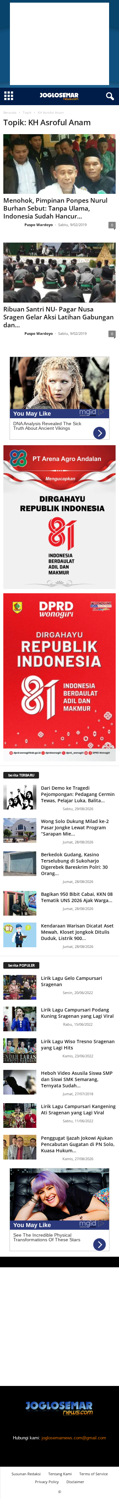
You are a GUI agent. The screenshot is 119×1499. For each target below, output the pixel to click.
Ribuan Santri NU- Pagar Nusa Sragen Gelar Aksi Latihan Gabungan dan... (58, 317)
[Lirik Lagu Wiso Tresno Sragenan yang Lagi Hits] (19, 1050)
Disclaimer (75, 1481)
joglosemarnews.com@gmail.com (74, 1437)
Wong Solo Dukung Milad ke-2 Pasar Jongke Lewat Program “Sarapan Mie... (75, 827)
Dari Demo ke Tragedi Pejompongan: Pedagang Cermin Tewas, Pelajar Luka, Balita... (78, 794)
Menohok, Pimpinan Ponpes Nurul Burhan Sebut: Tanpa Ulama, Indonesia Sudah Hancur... (55, 208)
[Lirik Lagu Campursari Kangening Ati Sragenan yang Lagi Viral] (19, 1115)
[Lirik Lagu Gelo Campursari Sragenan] (19, 987)
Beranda (10, 112)
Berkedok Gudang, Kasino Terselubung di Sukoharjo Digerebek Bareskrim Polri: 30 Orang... (74, 863)
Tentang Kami (60, 1473)
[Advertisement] (59, 44)
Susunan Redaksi (26, 1473)
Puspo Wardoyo (38, 224)
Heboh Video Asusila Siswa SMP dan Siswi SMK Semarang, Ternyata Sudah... (77, 1079)
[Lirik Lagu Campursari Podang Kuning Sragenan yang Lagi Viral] (19, 1019)
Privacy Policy (47, 1481)
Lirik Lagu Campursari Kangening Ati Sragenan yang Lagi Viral (78, 1109)
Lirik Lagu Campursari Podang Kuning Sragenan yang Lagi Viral (77, 1013)
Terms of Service (93, 1473)
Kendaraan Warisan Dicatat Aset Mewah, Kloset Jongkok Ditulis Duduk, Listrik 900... (77, 932)
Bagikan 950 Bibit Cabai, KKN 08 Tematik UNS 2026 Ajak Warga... (77, 897)
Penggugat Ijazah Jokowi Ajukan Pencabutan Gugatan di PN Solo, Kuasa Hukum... (78, 1144)
